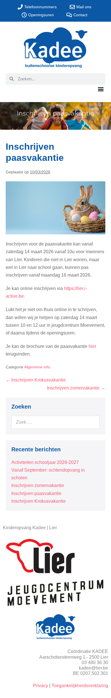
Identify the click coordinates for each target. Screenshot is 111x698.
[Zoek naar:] (55, 422)
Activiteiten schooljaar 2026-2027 (45, 462)
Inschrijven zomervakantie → (76, 387)
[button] (100, 89)
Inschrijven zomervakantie (37, 485)
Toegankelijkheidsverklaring (80, 685)
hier (92, 346)
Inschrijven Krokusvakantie (38, 501)
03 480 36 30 (95, 662)
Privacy (40, 685)
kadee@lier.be (93, 667)
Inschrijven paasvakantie (36, 493)
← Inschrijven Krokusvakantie (36, 380)
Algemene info (37, 367)
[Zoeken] (92, 422)
